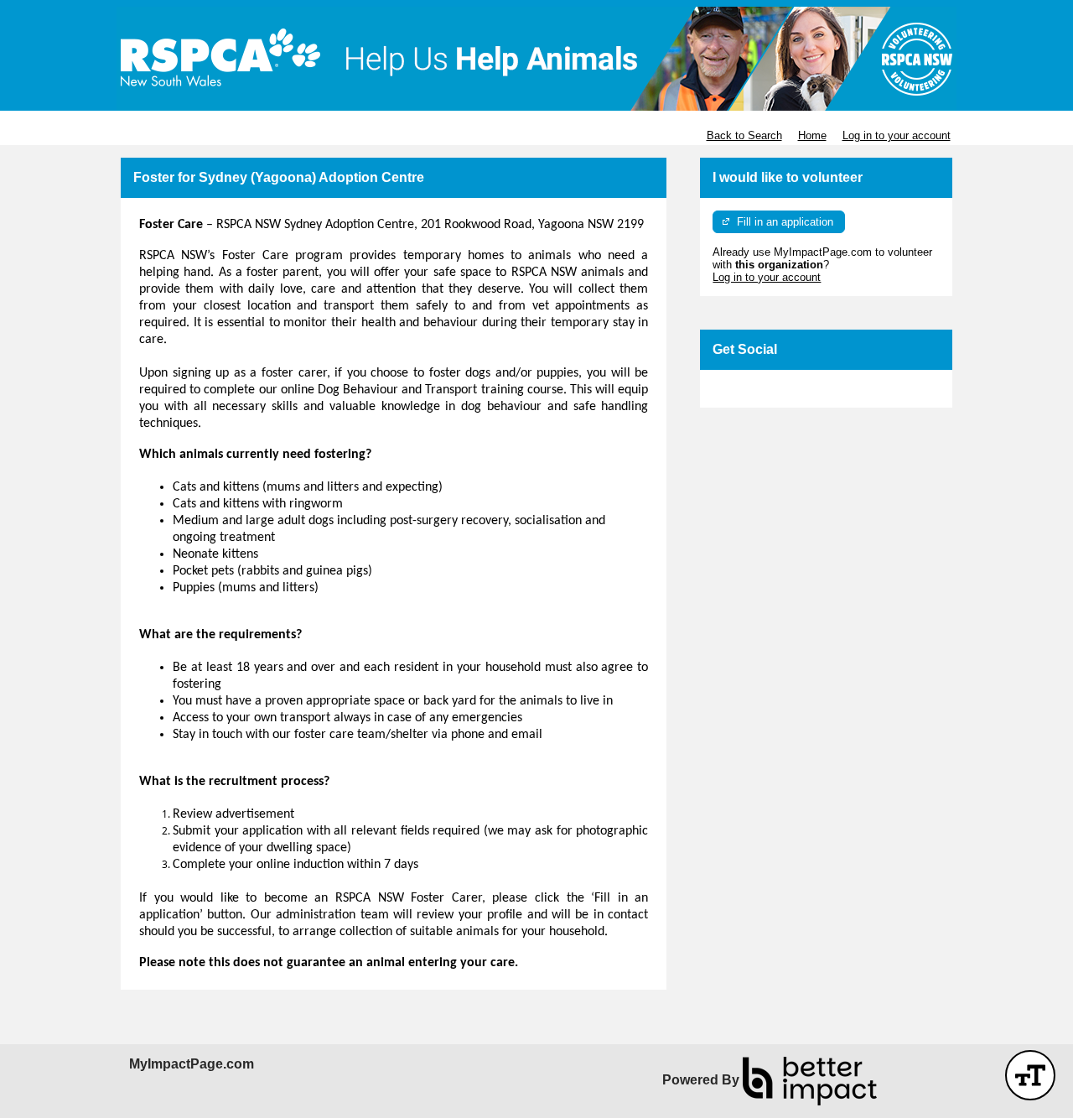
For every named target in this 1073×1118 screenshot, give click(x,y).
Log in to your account (896, 135)
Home (812, 135)
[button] (1030, 1075)
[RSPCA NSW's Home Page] (536, 59)
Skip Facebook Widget (767, 388)
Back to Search (744, 135)
